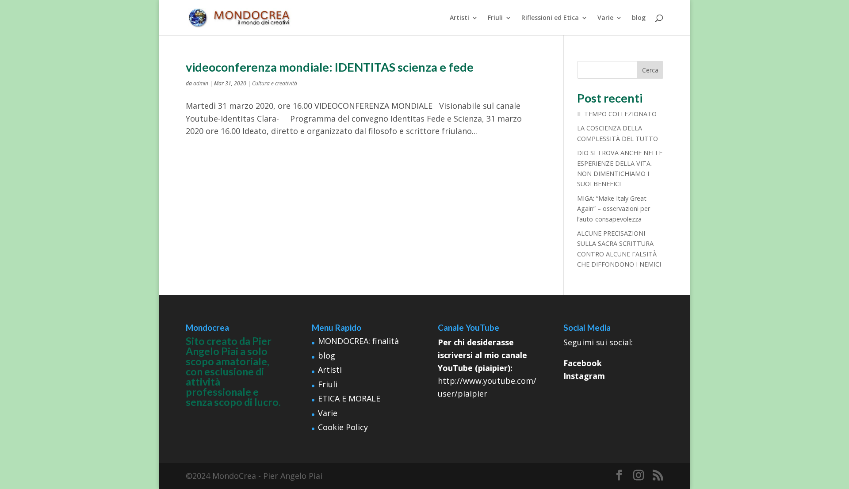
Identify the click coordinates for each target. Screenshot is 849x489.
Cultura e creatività (274, 83)
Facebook (582, 363)
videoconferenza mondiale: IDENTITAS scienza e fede (330, 67)
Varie (605, 18)
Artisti (459, 18)
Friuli (495, 18)
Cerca (650, 70)
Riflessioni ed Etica (550, 18)
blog (639, 18)
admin (200, 83)
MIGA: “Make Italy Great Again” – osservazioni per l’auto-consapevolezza (613, 208)
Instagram (584, 376)
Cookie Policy (343, 427)
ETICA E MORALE (349, 398)
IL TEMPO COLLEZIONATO (617, 114)
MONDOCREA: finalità (358, 341)
